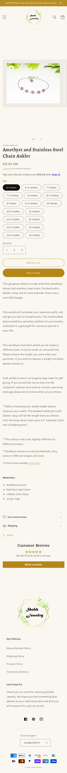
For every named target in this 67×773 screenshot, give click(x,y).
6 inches (11, 187)
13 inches (34, 227)
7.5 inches (13, 195)
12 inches (34, 219)
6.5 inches (31, 187)
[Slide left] (26, 139)
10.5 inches (13, 211)
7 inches (51, 187)
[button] (4, 17)
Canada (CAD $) (32, 742)
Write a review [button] (33, 564)
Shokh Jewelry (36, 767)
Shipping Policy (15, 656)
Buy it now (33, 273)
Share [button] (10, 535)
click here (34, 463)
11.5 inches (13, 219)
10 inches (52, 203)
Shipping (7, 168)
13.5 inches (13, 235)
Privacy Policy (14, 663)
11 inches (34, 211)
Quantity (7, 243)
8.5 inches (53, 195)
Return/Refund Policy (19, 648)
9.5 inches (31, 203)
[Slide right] (41, 139)
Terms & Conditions (17, 671)
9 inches (11, 203)
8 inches (33, 195)
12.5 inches (13, 227)
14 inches (34, 235)
